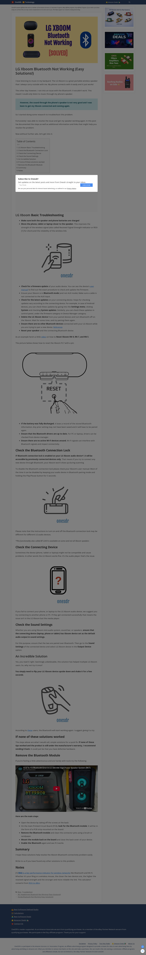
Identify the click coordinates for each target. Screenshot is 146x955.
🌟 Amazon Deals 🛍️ (113, 2)
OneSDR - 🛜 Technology (24, 2)
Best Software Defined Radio (26, 909)
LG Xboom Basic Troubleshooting (31, 147)
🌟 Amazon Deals (20, 920)
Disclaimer (82, 944)
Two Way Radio (104, 944)
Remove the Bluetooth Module (30, 165)
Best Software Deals (22, 917)
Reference (57, 327)
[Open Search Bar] (129, 2)
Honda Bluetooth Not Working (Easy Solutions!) (35, 897)
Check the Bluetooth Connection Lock (33, 150)
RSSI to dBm (34, 883)
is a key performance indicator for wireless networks (44, 873)
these (29, 730)
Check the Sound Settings (28, 156)
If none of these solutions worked (31, 162)
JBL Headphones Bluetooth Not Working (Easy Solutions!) (39, 894)
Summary (22, 167)
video (43, 337)
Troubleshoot (27, 892)
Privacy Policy (92, 944)
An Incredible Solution (27, 159)
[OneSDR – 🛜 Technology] (13, 2)
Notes (20, 170)
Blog (19, 892)
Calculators (19, 913)
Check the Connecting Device (29, 153)
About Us (131, 944)
